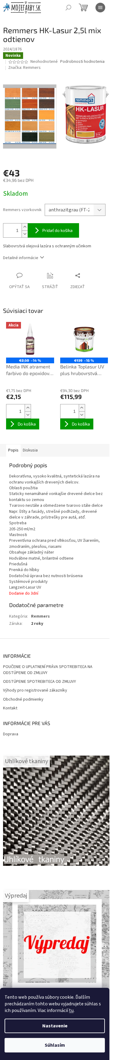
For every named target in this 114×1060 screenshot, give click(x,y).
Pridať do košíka (57, 230)
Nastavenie (54, 1026)
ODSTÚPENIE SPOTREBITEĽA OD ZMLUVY (39, 682)
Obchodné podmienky (23, 699)
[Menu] (100, 8)
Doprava (10, 734)
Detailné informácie (20, 258)
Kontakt (10, 708)
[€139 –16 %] (84, 340)
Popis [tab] (13, 450)
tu (71, 1010)
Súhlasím (55, 1045)
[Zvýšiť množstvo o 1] (25, 226)
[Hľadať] (68, 8)
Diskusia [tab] (30, 450)
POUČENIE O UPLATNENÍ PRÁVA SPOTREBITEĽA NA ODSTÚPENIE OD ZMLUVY (47, 670)
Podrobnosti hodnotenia (82, 62)
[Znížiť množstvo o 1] (25, 233)
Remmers (40, 616)
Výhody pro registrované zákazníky (35, 690)
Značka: (24, 68)
